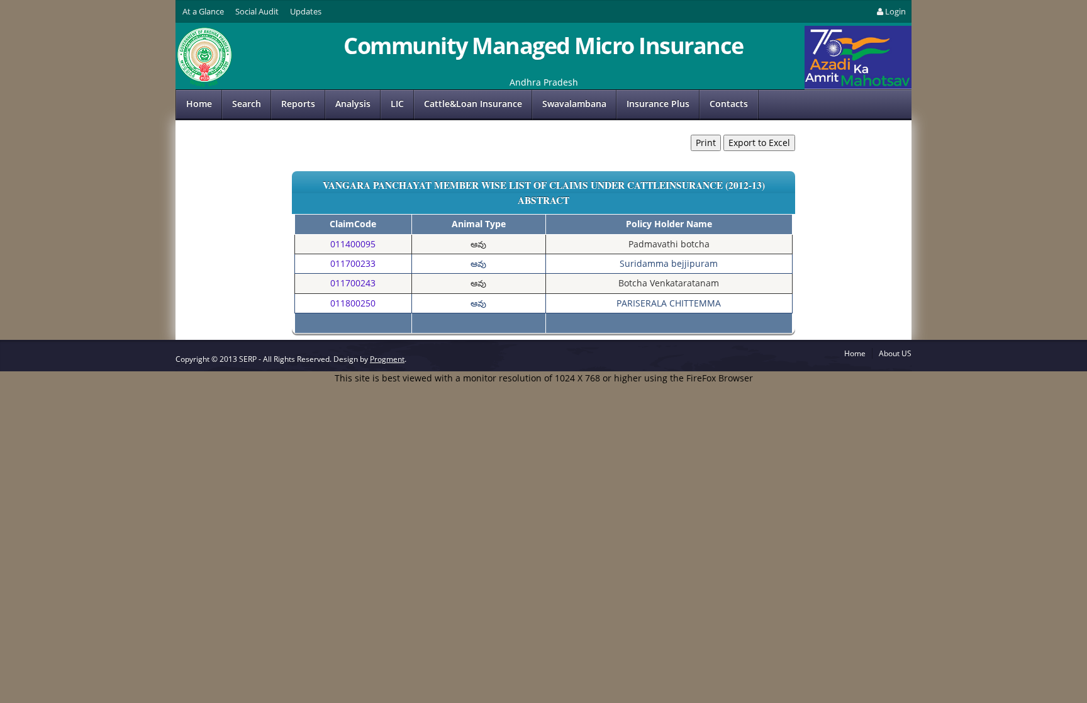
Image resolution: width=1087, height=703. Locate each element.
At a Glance (203, 11)
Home (199, 104)
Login (895, 11)
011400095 (353, 244)
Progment (387, 359)
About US (895, 353)
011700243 (353, 283)
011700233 (353, 263)
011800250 (353, 303)
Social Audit (257, 11)
